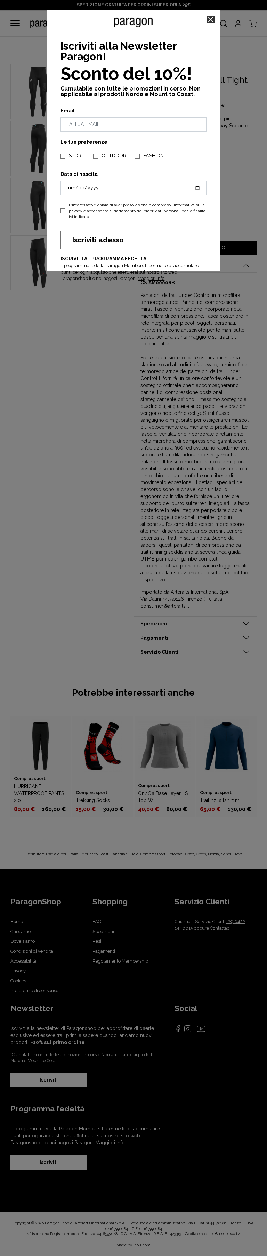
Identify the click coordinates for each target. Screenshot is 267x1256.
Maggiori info (151, 278)
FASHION (153, 156)
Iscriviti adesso (98, 240)
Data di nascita (79, 174)
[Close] (211, 19)
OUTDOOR (114, 156)
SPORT (76, 156)
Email (67, 110)
